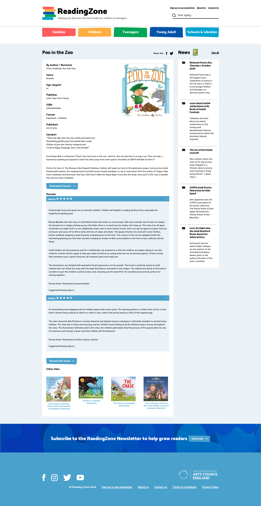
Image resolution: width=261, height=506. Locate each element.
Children (94, 32)
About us (143, 487)
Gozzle (91, 402)
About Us (201, 8)
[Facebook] (166, 53)
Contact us (160, 487)
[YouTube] (80, 477)
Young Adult (166, 32)
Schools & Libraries (202, 32)
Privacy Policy (210, 487)
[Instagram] (54, 477)
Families (58, 32)
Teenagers (130, 32)
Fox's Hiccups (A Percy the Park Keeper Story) (156, 405)
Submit (174, 15)
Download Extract (60, 186)
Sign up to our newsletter (182, 8)
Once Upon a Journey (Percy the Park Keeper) (59, 406)
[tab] (108, 199)
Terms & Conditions (185, 487)
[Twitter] (171, 53)
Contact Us (213, 8)
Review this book (60, 361)
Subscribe (198, 439)
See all (215, 53)
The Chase (124, 404)
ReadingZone (92, 13)
